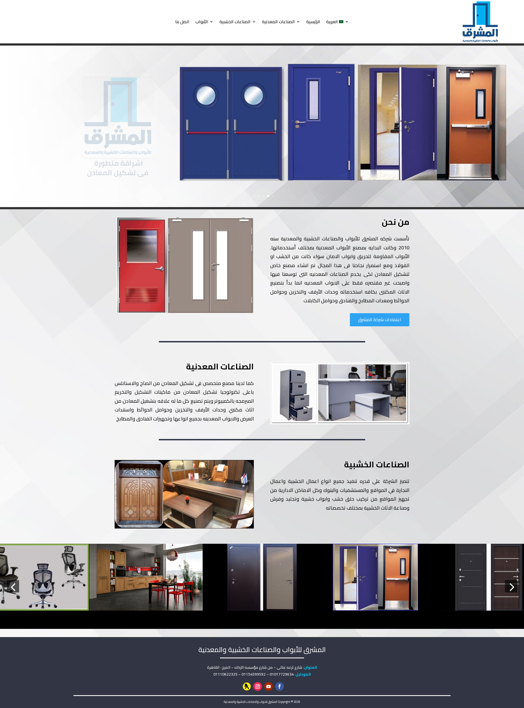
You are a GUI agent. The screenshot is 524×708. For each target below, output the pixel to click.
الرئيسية (313, 21)
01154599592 (254, 674)
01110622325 (225, 674)
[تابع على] (246, 686)
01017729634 (282, 674)
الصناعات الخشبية (235, 21)
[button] (13, 586)
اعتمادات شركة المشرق (379, 319)
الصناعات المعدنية (278, 21)
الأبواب (201, 21)
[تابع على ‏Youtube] (268, 686)
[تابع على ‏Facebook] (279, 686)
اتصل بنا (182, 21)
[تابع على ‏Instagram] (257, 686)
